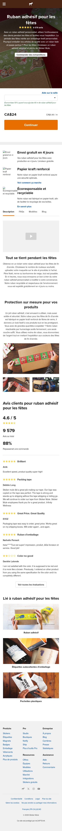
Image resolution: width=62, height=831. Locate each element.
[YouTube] (39, 789)
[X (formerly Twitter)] (28, 789)
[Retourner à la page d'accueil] (31, 4)
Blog (44, 211)
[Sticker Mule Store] (23, 789)
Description (8, 211)
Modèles (33, 211)
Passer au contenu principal (2, 2)
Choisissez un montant (15, 92)
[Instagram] (33, 789)
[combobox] (31, 98)
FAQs (21, 211)
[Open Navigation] (4, 4)
